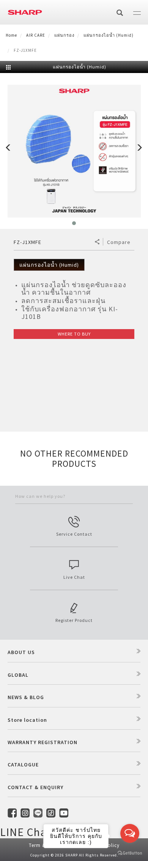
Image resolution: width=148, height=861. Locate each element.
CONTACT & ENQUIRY (35, 787)
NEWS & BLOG (26, 697)
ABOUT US (21, 652)
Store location (27, 719)
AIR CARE (35, 35)
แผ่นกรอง (64, 35)
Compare (119, 242)
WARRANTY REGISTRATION (42, 742)
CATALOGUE (23, 764)
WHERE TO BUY (74, 334)
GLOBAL (18, 674)
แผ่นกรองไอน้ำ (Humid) (108, 35)
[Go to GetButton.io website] (130, 853)
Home (11, 35)
